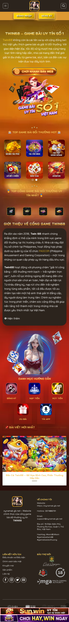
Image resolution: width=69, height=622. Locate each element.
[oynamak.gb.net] (34, 6)
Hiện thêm (14, 318)
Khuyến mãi (8, 565)
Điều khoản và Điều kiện (14, 557)
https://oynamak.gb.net (48, 505)
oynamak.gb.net (12, 510)
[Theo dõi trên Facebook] (5, 580)
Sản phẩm (7, 569)
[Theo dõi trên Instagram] (11, 580)
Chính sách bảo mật (12, 561)
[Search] (63, 6)
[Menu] (5, 6)
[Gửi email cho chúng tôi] (23, 580)
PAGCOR (44, 251)
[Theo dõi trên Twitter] (17, 580)
